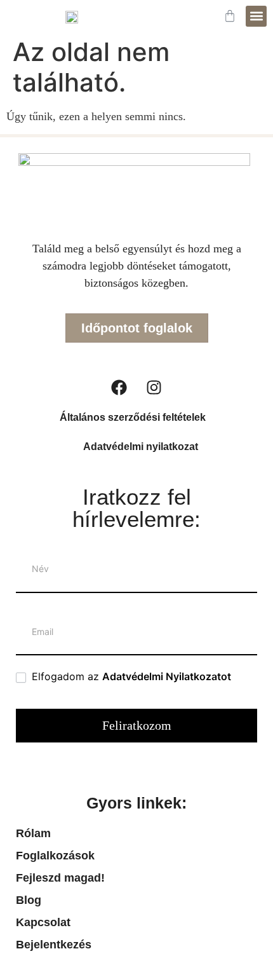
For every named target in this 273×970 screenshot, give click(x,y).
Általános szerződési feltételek (133, 417)
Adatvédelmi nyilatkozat (140, 446)
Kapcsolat (43, 922)
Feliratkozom (136, 725)
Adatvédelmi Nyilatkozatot (166, 676)
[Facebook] (119, 387)
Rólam (33, 833)
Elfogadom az (130, 676)
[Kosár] (230, 16)
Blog (28, 900)
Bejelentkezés (53, 944)
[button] (256, 16)
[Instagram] (154, 387)
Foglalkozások (55, 855)
